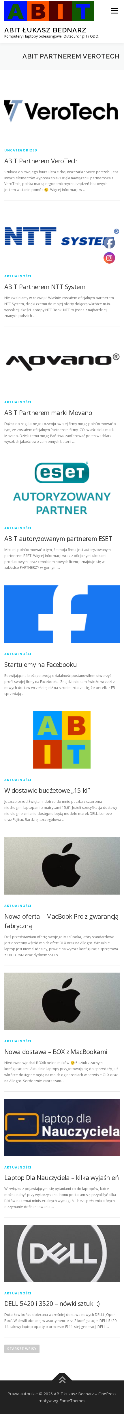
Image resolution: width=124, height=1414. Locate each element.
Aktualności (17, 276)
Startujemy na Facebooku (40, 664)
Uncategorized (20, 150)
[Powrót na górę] (62, 1380)
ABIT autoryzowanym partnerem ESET (58, 538)
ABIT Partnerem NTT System (44, 286)
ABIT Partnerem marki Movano (48, 412)
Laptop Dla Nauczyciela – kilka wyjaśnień (61, 1177)
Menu (114, 10)
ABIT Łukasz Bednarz (45, 30)
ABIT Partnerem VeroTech (41, 160)
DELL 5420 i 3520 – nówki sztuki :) (52, 1303)
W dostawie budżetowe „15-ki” (47, 790)
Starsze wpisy (22, 1348)
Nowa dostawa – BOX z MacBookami (55, 1051)
